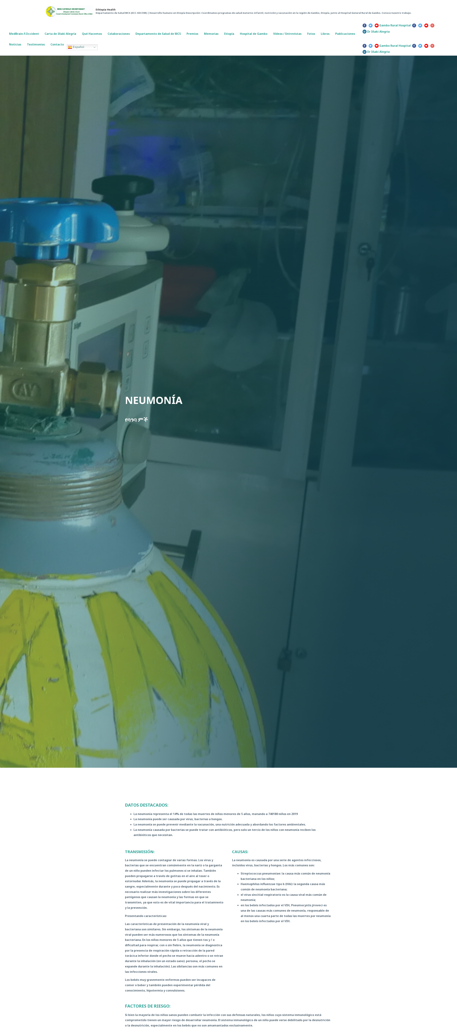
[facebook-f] (365, 25)
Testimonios (36, 44)
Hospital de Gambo (253, 34)
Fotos (311, 34)
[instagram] (433, 25)
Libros (325, 34)
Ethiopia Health (105, 9)
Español (78, 47)
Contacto (57, 44)
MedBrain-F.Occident (24, 34)
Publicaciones (345, 34)
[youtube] (427, 25)
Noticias (15, 44)
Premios (192, 34)
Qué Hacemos (92, 34)
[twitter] (371, 25)
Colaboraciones (119, 34)
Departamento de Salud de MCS (158, 34)
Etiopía (229, 34)
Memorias (211, 34)
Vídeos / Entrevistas (287, 34)
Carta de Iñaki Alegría (60, 34)
